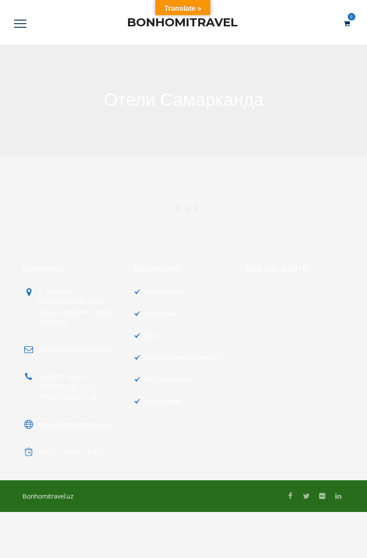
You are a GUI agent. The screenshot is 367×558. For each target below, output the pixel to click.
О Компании (161, 401)
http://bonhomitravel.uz (75, 424)
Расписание (161, 313)
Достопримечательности (182, 357)
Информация (163, 291)
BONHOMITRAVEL (182, 22)
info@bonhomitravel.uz (74, 348)
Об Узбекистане (168, 379)
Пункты (154, 335)
